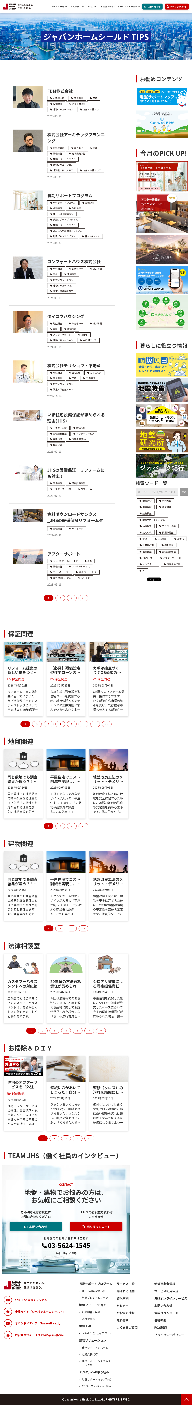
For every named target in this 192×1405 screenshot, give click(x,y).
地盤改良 (166, 500)
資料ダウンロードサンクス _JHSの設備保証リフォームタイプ (75, 520)
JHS (90, 560)
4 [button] (60, 724)
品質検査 (147, 526)
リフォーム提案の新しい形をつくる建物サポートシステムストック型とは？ (23, 670)
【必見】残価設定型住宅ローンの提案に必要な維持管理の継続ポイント (65, 670)
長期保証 (57, 208)
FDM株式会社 (60, 91)
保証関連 (18, 679)
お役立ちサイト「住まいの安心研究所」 (40, 1335)
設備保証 (57, 103)
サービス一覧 (57, 6)
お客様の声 (58, 98)
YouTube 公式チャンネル (31, 1300)
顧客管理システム (62, 577)
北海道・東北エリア (63, 170)
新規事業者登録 (164, 1283)
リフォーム (86, 488)
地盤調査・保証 (91, 1312)
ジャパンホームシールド (65, 560)
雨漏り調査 (167, 532)
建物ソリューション (63, 109)
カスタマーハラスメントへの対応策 (23, 983)
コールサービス (61, 572)
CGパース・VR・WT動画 (96, 1386)
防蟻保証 (76, 208)
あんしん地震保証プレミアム (67, 230)
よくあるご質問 (127, 1327)
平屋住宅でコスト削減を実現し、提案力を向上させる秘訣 (65, 779)
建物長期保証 (78, 103)
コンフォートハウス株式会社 (74, 261)
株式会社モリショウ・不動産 (74, 365)
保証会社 (57, 444)
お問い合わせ (154, 6)
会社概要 (160, 1320)
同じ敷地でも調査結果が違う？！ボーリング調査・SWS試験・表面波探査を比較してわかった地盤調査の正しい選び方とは (23, 779)
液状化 (180, 538)
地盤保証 (147, 507)
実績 (95, 98)
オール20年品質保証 (63, 213)
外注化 (84, 334)
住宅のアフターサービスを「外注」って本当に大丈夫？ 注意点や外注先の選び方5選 (23, 1084)
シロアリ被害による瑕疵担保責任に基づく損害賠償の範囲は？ (108, 983)
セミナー (92, 6)
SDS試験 (76, 372)
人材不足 (85, 577)
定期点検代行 (173, 564)
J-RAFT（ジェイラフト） (97, 1333)
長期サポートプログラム (69, 195)
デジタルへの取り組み (94, 1372)
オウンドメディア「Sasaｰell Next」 (38, 1323)
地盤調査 (57, 268)
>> (83, 598)
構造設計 (166, 507)
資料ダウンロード (178, 6)
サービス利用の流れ (127, 6)
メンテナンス (149, 564)
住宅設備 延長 (79, 439)
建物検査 (147, 513)
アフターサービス (85, 433)
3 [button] (48, 724)
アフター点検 (60, 427)
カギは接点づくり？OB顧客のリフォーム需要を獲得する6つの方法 (108, 670)
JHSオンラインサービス (170, 1298)
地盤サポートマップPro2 (97, 1379)
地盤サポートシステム (64, 202)
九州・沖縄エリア (92, 109)
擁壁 (144, 538)
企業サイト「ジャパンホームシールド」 (40, 1312)
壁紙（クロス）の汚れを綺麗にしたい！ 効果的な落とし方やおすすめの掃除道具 (108, 1089)
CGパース (147, 557)
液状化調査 (88, 1319)
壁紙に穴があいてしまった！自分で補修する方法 (65, 1089)
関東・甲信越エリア (63, 291)
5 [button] (71, 724)
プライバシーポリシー (169, 1334)
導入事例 (74, 6)
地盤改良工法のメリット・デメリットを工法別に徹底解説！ (108, 779)
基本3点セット (92, 236)
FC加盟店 (160, 1327)
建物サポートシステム (64, 159)
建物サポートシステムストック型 (96, 1363)
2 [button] (37, 724)
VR (143, 570)
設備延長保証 (60, 433)
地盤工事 (85, 1326)
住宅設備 (57, 439)
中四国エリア (90, 340)
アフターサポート (62, 334)
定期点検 (147, 532)
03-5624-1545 (69, 1245)
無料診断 (123, 1320)
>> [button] (106, 724)
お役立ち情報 (107, 6)
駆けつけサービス (88, 572)
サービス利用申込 (166, 1291)
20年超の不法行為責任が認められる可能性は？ (65, 983)
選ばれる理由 (126, 1291)
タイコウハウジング (65, 316)
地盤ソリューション (63, 279)
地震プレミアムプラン (64, 236)
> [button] (95, 724)
